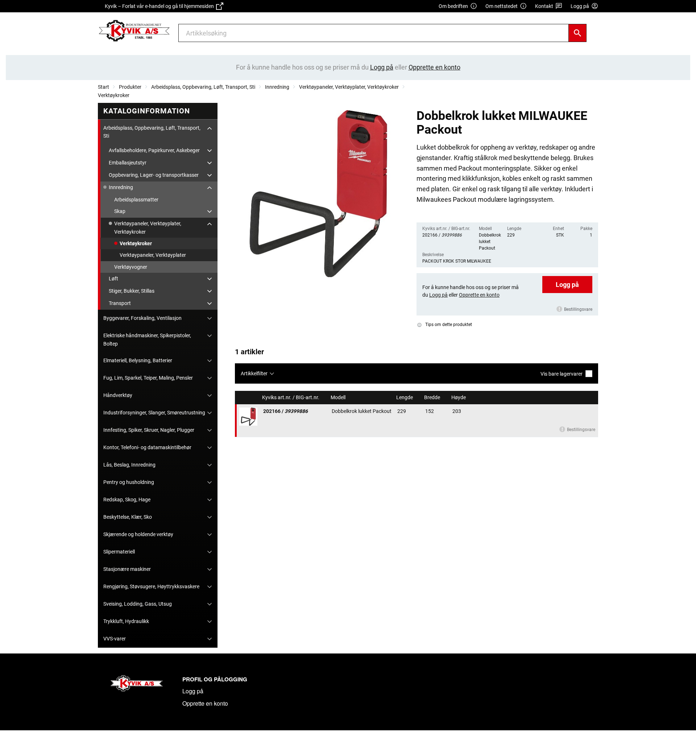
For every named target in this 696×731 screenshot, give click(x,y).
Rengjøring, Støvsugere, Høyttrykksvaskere (151, 586)
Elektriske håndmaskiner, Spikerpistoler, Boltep (147, 339)
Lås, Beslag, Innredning (129, 465)
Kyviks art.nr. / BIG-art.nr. (291, 397)
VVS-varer (114, 639)
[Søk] (577, 33)
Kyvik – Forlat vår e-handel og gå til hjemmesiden (160, 6)
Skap (119, 211)
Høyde (459, 397)
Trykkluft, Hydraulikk (126, 621)
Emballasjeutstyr (127, 163)
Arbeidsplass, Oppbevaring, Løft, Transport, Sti (203, 87)
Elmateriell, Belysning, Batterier (137, 360)
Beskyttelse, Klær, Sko (127, 517)
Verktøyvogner (130, 267)
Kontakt (544, 6)
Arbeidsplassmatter (136, 199)
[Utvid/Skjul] (209, 128)
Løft (113, 278)
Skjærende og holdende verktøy (138, 534)
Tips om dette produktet (448, 324)
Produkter (130, 87)
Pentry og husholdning (128, 482)
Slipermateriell (119, 552)
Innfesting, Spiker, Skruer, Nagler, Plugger (148, 430)
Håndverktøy (117, 395)
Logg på (567, 284)
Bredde (432, 397)
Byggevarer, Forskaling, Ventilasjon (142, 318)
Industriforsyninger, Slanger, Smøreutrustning (154, 412)
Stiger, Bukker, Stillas (131, 291)
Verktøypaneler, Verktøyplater (153, 255)
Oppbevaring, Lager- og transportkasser (154, 175)
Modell (339, 397)
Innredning (277, 87)
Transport (120, 303)
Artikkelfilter (254, 373)
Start (103, 87)
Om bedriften (453, 6)
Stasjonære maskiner (127, 569)
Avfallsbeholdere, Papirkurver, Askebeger (154, 150)
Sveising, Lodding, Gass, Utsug (137, 604)
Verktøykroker (113, 95)
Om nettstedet (501, 6)
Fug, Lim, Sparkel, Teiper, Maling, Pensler (148, 378)
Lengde (405, 397)
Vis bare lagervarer (561, 374)
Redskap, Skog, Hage (126, 499)
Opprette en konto (205, 703)
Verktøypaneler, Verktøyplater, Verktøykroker (349, 87)
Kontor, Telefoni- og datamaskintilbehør (147, 447)
